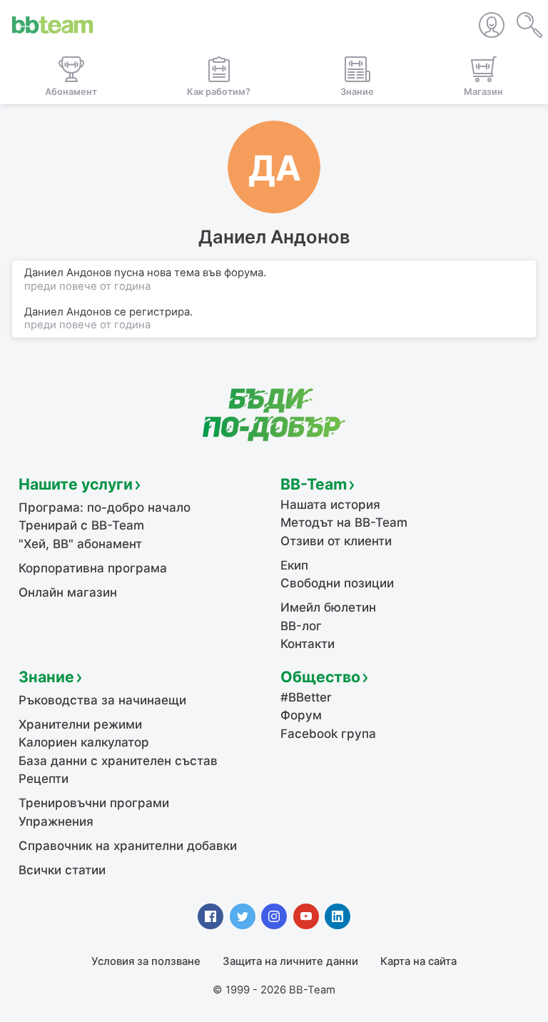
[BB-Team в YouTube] (306, 916)
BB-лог (301, 626)
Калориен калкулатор (84, 742)
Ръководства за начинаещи (102, 700)
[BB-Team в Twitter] (242, 916)
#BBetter (306, 697)
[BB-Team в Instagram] (274, 916)
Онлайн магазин (68, 592)
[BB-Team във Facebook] (210, 916)
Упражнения (56, 821)
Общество (320, 676)
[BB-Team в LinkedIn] (337, 916)
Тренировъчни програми (94, 803)
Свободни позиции (337, 583)
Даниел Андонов (67, 311)
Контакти (307, 644)
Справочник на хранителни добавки (128, 846)
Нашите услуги (76, 484)
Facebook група (328, 734)
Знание (46, 676)
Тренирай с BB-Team (81, 525)
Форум (301, 715)
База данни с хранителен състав (118, 761)
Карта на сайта (418, 961)
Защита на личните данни (290, 961)
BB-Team (313, 484)
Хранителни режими (80, 724)
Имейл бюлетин (328, 607)
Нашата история (330, 504)
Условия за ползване (146, 961)
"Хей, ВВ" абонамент (80, 544)
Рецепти (43, 778)
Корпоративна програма (93, 568)
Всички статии (62, 870)
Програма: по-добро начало (105, 507)
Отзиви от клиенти (336, 541)
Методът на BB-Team (343, 522)
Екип (294, 565)
